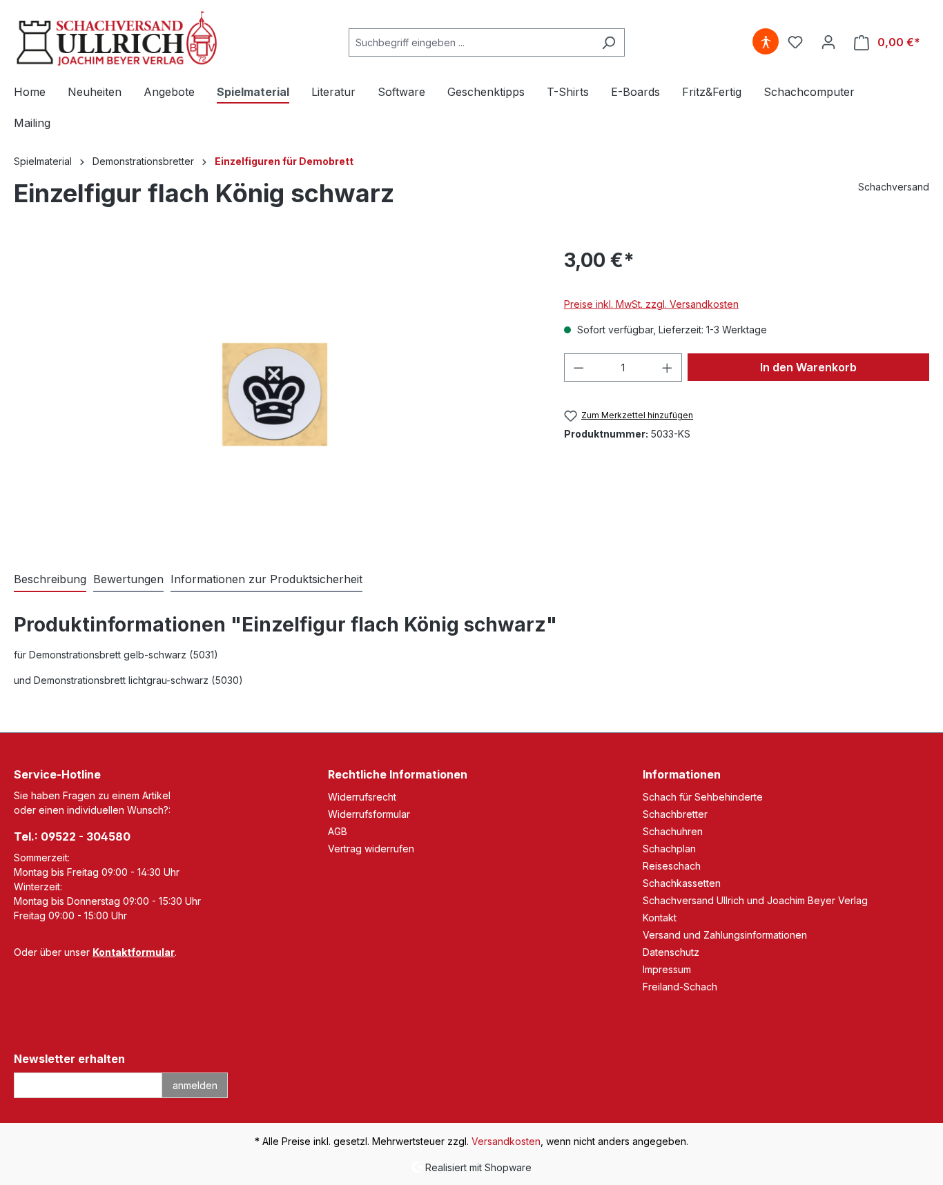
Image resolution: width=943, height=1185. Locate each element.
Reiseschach (672, 866)
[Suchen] (608, 42)
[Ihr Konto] (828, 42)
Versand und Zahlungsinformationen (725, 935)
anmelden (195, 1085)
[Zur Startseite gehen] (117, 39)
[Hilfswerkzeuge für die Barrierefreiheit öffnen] (765, 42)
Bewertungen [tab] (128, 579)
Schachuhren (673, 831)
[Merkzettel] (795, 42)
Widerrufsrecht (362, 797)
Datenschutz (671, 952)
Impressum (667, 969)
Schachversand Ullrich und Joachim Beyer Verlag (755, 900)
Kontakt (660, 917)
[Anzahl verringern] (578, 367)
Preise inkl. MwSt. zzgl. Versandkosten (651, 304)
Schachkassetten (682, 883)
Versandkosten (506, 1141)
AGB (337, 831)
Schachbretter (675, 814)
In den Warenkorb (808, 367)
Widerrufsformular (369, 814)
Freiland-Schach (680, 986)
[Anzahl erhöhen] (667, 367)
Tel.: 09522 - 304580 (72, 836)
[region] (275, 394)
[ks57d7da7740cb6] (274, 394)
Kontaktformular (134, 952)
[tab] (50, 579)
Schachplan (669, 848)
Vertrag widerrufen (371, 848)
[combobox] (471, 42)
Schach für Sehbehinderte (703, 797)
